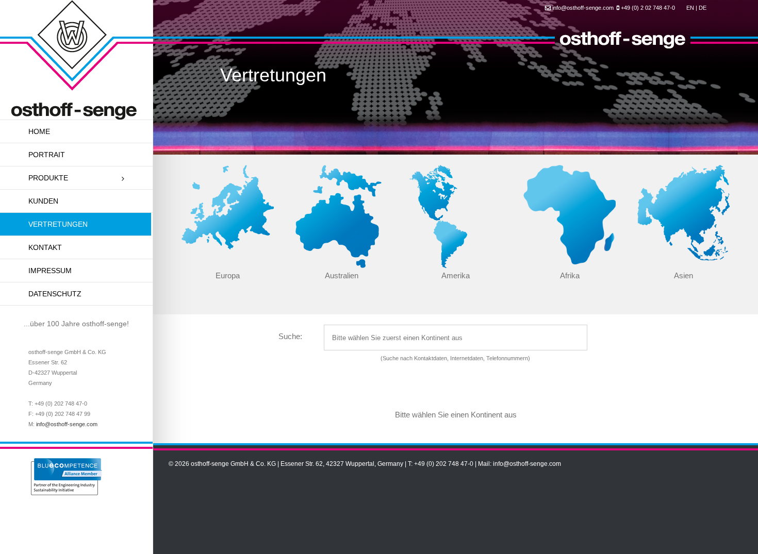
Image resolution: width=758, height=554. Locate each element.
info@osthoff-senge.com (66, 424)
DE (702, 8)
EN (690, 8)
